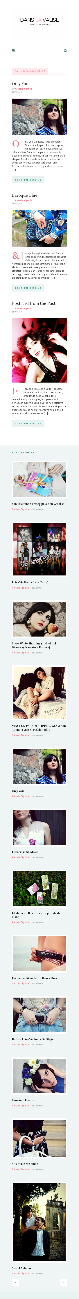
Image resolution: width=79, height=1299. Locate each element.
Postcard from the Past (33, 303)
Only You (20, 83)
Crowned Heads (23, 1100)
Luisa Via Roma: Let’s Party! (30, 582)
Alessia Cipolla (24, 88)
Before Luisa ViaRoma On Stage (33, 1039)
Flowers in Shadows (25, 852)
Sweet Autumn (21, 1268)
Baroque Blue (24, 195)
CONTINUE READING (28, 179)
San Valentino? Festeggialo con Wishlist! (38, 504)
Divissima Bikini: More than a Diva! (35, 978)
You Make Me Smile (25, 1163)
